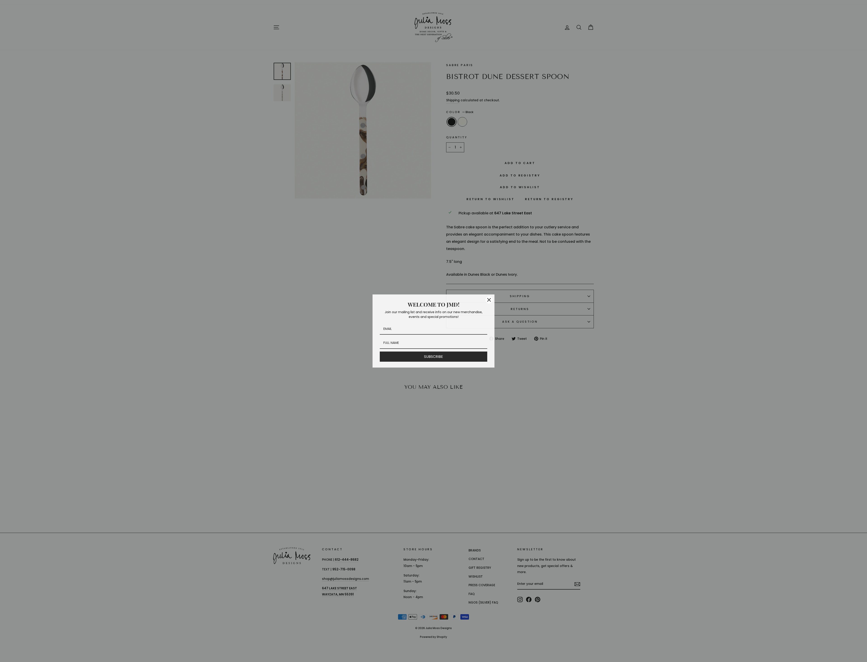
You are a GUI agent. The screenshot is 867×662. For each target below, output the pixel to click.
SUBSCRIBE (433, 356)
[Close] (489, 299)
